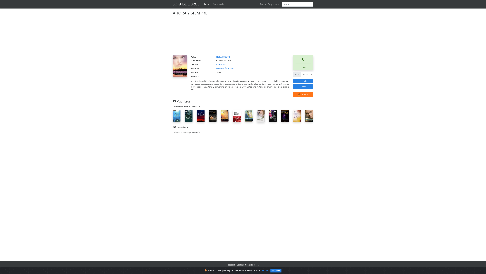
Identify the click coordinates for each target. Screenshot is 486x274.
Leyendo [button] (303, 81)
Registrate (273, 4)
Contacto (249, 264)
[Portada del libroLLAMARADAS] (201, 116)
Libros (205, 4)
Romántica (221, 64)
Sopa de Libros (186, 4)
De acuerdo (276, 270)
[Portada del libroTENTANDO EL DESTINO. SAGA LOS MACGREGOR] (309, 115)
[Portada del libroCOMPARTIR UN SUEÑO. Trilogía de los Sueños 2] (297, 115)
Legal (256, 264)
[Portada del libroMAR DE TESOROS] (176, 115)
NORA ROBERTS (223, 57)
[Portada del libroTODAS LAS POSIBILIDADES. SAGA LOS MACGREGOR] (225, 115)
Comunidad (219, 4)
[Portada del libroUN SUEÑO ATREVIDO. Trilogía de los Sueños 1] (189, 115)
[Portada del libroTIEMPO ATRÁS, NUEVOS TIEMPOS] (237, 116)
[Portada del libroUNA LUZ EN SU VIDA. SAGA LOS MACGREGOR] (249, 115)
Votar (297, 74)
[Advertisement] (243, 36)
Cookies (240, 264)
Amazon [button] (305, 94)
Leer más (265, 270)
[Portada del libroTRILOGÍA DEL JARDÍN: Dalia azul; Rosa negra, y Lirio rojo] (273, 115)
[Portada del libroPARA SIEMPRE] (261, 116)
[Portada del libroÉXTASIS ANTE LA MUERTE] (285, 115)
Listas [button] (303, 86)
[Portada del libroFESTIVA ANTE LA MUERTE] (213, 115)
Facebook (231, 264)
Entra (263, 4)
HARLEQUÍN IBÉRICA (225, 68)
